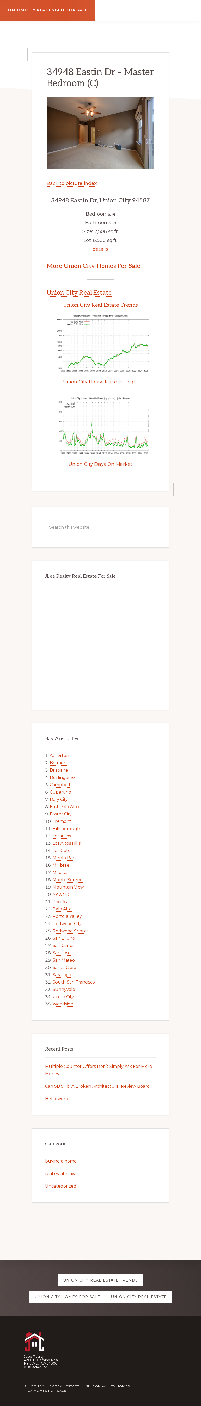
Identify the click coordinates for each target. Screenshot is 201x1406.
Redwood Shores (70, 930)
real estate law (60, 1173)
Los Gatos (62, 850)
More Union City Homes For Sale (93, 266)
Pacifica (61, 901)
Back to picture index (72, 183)
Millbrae (61, 865)
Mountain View (68, 887)
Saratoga (62, 974)
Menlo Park (65, 857)
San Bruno (64, 938)
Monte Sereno (68, 879)
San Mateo (64, 960)
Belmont (59, 762)
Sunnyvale (64, 989)
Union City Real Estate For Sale (47, 10)
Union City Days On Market (100, 464)
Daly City (59, 799)
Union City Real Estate (79, 292)
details (100, 249)
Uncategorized (60, 1186)
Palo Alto (62, 909)
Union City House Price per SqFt (100, 382)
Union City (63, 996)
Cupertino (60, 792)
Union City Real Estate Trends (100, 305)
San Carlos (63, 945)
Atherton (59, 755)
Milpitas (60, 872)
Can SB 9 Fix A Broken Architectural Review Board (97, 1086)
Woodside (63, 1004)
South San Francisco (74, 982)
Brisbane (59, 770)
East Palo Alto (64, 806)
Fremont (62, 821)
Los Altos (62, 835)
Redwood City (67, 923)
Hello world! (57, 1098)
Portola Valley (67, 916)
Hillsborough (66, 828)
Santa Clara (64, 967)
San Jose (62, 952)
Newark (61, 894)
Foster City (61, 814)
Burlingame (62, 777)
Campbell (60, 784)
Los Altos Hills (67, 843)
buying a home (61, 1161)
